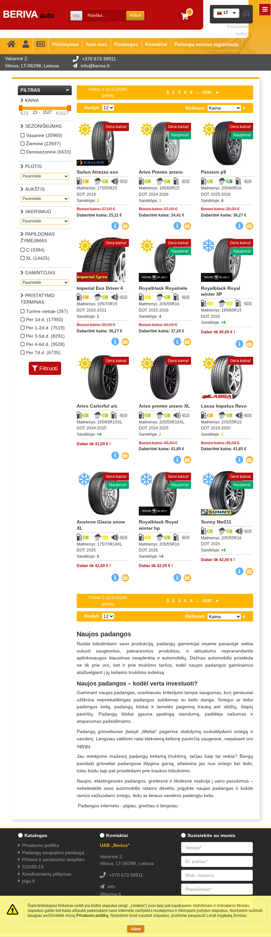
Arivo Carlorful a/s (97, 406)
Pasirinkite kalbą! (238, 30)
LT (226, 12)
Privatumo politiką (92, 915)
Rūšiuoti (195, 108)
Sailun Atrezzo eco (97, 172)
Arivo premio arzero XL (164, 406)
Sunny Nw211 (216, 521)
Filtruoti (48, 368)
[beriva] (29, 15)
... (197, 92)
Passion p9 (213, 172)
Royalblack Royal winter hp (158, 525)
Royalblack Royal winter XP (220, 291)
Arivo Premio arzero (161, 172)
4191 (207, 92)
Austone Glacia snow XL (101, 525)
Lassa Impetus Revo (224, 406)
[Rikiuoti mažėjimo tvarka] (244, 108)
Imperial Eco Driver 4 (100, 288)
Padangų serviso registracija (206, 44)
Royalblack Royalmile (163, 288)
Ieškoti (135, 15)
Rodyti (91, 107)
